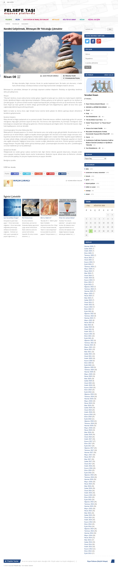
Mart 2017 (87, 459)
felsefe (9, 19)
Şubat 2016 (88, 488)
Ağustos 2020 (89, 367)
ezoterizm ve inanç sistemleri (36, 19)
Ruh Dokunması (27, 218)
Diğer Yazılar (108, 75)
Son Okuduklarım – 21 (93, 116)
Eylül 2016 (87, 473)
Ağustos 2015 (89, 502)
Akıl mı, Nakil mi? (46, 218)
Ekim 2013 (87, 551)
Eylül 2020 (87, 365)
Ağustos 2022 (89, 313)
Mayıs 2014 (88, 535)
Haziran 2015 (88, 506)
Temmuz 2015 (89, 504)
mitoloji (55, 19)
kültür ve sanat (69, 19)
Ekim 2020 (87, 363)
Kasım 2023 (88, 280)
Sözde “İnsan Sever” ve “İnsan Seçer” (98, 123)
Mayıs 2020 (88, 374)
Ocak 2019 (88, 410)
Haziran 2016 (88, 479)
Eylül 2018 (87, 419)
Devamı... (88, 98)
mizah (82, 19)
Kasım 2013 (88, 549)
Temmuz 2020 (89, 370)
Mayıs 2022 (88, 320)
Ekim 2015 (87, 497)
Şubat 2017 (88, 461)
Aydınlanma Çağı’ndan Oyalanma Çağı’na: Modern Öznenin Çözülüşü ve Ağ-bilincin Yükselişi (100, 142)
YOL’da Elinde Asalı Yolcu (94, 120)
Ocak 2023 (88, 302)
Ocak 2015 (88, 517)
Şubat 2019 (88, 408)
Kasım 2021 (88, 334)
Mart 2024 (87, 273)
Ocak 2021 (88, 356)
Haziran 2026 (88, 246)
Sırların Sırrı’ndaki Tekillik (94, 128)
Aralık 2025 (88, 251)
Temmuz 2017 (89, 450)
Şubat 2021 (88, 354)
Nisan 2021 (88, 349)
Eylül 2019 (87, 392)
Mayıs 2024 (88, 269)
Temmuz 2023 (89, 289)
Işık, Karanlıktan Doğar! (11, 218)
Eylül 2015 (87, 499)
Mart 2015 (87, 513)
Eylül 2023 (87, 284)
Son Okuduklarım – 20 (93, 148)
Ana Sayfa (10, 2)
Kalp (87, 113)
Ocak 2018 (88, 437)
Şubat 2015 (88, 515)
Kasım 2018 (88, 414)
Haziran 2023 (88, 291)
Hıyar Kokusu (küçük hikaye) (95, 104)
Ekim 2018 (87, 416)
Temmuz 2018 (89, 423)
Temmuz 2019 (89, 396)
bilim (18, 19)
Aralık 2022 (88, 304)
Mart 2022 (87, 325)
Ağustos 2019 (89, 394)
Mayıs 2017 (88, 455)
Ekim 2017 (87, 443)
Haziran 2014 (88, 533)
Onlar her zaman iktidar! (67, 218)
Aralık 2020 (88, 358)
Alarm (88, 137)
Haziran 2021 (88, 345)
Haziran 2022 (88, 318)
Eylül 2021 (87, 338)
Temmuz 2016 (89, 477)
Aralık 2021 (88, 331)
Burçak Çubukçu (21, 180)
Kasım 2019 (88, 387)
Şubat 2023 (88, 300)
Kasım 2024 (88, 262)
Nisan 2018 (88, 430)
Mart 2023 (87, 298)
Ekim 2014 (87, 524)
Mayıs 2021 (88, 347)
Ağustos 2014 (89, 529)
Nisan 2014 (88, 537)
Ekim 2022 (87, 309)
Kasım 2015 (88, 495)
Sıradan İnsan (91, 95)
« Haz (88, 205)
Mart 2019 (87, 405)
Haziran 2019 (88, 399)
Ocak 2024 (88, 275)
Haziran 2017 (88, 452)
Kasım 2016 (88, 468)
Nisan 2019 (88, 403)
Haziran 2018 (88, 425)
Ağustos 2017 (89, 448)
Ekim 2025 (87, 253)
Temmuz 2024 (89, 266)
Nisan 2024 (88, 271)
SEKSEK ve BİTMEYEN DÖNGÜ (96, 107)
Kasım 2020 (88, 361)
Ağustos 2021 (89, 340)
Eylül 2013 (87, 553)
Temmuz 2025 (89, 255)
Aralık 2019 (88, 385)
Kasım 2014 (88, 522)
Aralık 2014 (88, 520)
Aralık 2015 (88, 493)
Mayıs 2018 (88, 428)
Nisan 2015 (88, 511)
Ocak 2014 (88, 544)
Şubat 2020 (88, 381)
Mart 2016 (87, 486)
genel (87, 180)
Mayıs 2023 (88, 293)
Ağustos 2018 (89, 421)
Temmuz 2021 (89, 343)
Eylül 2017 (87, 446)
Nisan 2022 (88, 322)
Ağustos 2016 (89, 475)
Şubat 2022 (88, 327)
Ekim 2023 (87, 282)
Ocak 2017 (88, 464)
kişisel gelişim (94, 19)
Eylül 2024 (87, 264)
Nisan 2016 (88, 484)
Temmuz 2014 (89, 531)
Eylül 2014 (87, 526)
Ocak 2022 (88, 329)
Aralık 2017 (88, 439)
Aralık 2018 (88, 412)
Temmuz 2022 (89, 316)
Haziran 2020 (88, 372)
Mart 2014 (87, 540)
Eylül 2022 (87, 311)
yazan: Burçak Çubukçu (49, 76)
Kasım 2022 (88, 307)
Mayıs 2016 (88, 482)
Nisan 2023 (88, 296)
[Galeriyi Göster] (99, 79)
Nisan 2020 (88, 376)
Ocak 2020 (88, 383)
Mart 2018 (87, 432)
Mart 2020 (87, 378)
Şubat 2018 (88, 434)
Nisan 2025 (88, 257)
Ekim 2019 (87, 390)
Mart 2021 (87, 352)
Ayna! (88, 110)
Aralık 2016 (88, 466)
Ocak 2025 (88, 260)
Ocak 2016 (88, 490)
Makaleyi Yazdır (69, 76)
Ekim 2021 (87, 336)
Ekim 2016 (87, 470)
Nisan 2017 (88, 457)
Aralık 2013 (88, 546)
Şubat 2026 (88, 249)
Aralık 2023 (88, 278)
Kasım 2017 (88, 441)
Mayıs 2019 (88, 401)
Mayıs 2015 (88, 508)
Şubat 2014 (88, 542)
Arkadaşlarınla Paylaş (71, 78)
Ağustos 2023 (89, 287)
